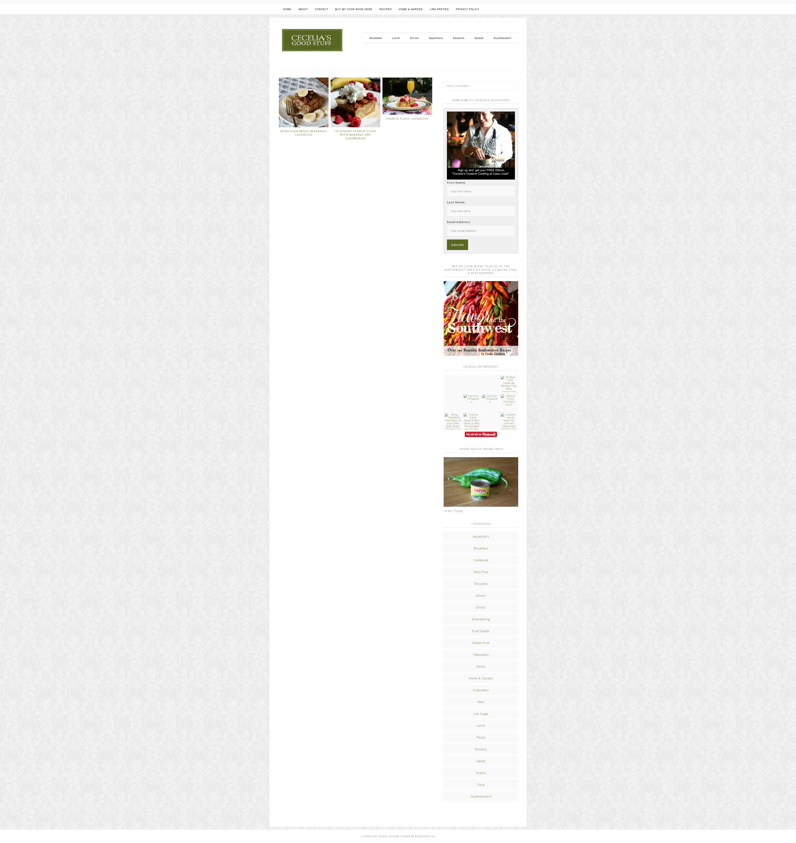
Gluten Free (481, 643)
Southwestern (481, 796)
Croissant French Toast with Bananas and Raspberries (355, 134)
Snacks (481, 773)
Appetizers (481, 536)
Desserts (481, 584)
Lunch (481, 725)
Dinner (481, 595)
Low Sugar (481, 714)
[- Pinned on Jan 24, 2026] (490, 414)
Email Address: (459, 222)
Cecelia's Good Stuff (312, 40)
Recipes (481, 749)
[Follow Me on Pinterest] (481, 435)
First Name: (456, 182)
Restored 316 (425, 836)
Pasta (481, 737)
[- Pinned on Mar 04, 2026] (453, 377)
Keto (481, 702)
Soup (481, 784)
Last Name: (456, 202)
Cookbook (480, 560)
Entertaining (481, 619)
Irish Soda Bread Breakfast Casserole (303, 133)
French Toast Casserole (407, 118)
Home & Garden (481, 678)
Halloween (481, 654)
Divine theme (399, 836)
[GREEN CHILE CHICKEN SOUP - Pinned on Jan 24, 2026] (509, 400)
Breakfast (481, 548)
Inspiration (481, 690)
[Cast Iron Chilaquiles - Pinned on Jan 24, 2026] (472, 399)
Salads (481, 761)
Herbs (480, 666)
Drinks (480, 607)
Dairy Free (481, 572)
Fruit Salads (481, 631)
